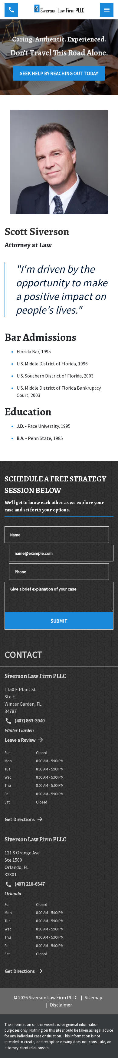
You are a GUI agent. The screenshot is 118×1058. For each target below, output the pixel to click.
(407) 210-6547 (29, 884)
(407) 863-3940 (29, 720)
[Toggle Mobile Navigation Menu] (106, 10)
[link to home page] (59, 9)
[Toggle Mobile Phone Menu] (11, 10)
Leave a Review (20, 740)
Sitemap (93, 997)
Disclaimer (61, 1005)
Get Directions (20, 819)
